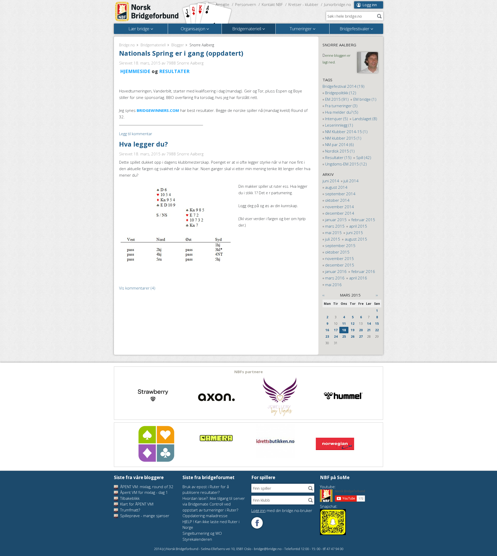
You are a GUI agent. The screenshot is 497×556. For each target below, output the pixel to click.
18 (344, 330)
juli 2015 (332, 239)
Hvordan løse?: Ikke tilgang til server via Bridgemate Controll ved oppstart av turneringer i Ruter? (213, 504)
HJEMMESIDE (135, 71)
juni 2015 (354, 232)
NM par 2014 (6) (339, 144)
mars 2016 (335, 277)
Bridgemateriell (153, 44)
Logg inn (369, 4)
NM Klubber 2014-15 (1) (346, 131)
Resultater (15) (338, 157)
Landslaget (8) (365, 118)
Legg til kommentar (135, 133)
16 (327, 330)
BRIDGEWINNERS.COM (157, 110)
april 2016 (358, 277)
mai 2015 (333, 232)
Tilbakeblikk (129, 498)
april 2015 (358, 226)
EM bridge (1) (364, 99)
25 (344, 336)
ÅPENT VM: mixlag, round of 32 (146, 486)
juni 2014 (331, 180)
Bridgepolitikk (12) (340, 92)
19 (352, 330)
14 (369, 323)
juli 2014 (351, 180)
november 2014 (339, 206)
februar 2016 (363, 271)
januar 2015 (336, 219)
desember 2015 (339, 265)
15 (377, 323)
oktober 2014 (337, 200)
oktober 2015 (337, 252)
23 (327, 336)
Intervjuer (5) (336, 118)
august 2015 (356, 239)
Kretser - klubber (303, 4)
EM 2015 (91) (337, 99)
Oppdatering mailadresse (205, 515)
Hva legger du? (143, 144)
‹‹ (324, 295)
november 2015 (339, 258)
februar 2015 (363, 219)
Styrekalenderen (197, 539)
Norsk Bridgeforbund (147, 11)
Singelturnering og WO (202, 533)
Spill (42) (363, 157)
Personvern (245, 4)
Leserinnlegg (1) (339, 125)
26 (352, 336)
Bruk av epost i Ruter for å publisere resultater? (205, 489)
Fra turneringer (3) (341, 105)
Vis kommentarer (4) (137, 288)
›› (377, 295)
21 (369, 330)
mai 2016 (333, 284)
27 (361, 336)
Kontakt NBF (272, 4)
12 (352, 323)
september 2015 (340, 245)
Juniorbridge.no (337, 4)
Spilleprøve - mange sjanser (144, 515)
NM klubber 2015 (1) (343, 138)
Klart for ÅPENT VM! (136, 504)
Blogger (177, 44)
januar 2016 (336, 271)
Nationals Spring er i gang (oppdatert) (181, 53)
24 (336, 336)
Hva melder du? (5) (341, 112)
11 (344, 323)
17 (336, 330)
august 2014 (336, 187)
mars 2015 (335, 226)
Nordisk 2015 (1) (340, 151)
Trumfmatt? (129, 509)
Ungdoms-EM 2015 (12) (346, 164)
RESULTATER (174, 71)
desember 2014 (339, 213)
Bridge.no (127, 44)
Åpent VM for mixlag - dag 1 (143, 492)
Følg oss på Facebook (257, 523)
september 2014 (340, 193)
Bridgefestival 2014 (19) (343, 86)
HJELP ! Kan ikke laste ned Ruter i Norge (210, 524)
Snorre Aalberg (339, 44)
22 (377, 330)
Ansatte (222, 4)
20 (361, 330)
